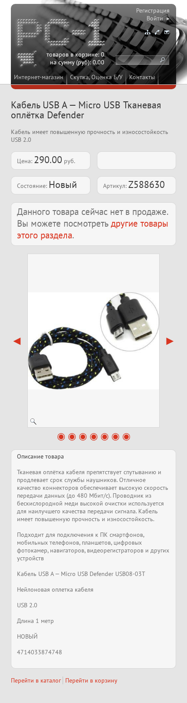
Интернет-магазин (38, 77)
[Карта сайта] (147, 32)
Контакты (142, 77)
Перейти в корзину (91, 680)
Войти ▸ (158, 18)
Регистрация (153, 10)
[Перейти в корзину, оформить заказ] (28, 60)
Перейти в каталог (36, 680)
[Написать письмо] (166, 32)
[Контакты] (157, 32)
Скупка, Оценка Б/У (96, 77)
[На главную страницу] (62, 34)
